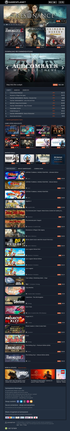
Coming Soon (38, 168)
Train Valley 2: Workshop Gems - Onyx (36, 278)
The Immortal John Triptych (33, 220)
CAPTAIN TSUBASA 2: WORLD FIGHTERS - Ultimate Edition (42, 172)
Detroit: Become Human (15, 116)
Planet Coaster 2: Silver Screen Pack (36, 326)
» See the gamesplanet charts (14, 120)
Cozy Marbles (29, 287)
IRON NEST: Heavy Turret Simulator (18, 103)
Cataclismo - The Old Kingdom (34, 297)
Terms (21, 425)
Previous (7, 67)
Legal (17, 425)
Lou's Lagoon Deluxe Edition (34, 259)
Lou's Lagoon (29, 268)
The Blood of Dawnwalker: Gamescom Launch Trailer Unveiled (41, 381)
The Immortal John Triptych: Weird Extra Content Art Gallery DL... (44, 210)
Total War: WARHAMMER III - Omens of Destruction (22, 113)
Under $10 (26, 90)
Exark (27, 335)
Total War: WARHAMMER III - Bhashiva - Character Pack (23, 98)
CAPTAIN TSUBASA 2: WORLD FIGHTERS (37, 191)
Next (63, 67)
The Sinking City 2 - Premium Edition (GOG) (38, 345)
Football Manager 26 (15, 111)
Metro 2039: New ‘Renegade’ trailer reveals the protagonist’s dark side (15, 381)
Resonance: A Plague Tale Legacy (18, 95)
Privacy (25, 425)
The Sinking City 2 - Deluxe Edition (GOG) (37, 355)
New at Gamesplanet (24, 168)
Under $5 (17, 90)
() (51, 2)
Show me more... (22, 367)
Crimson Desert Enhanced (16, 92)
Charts (8, 90)
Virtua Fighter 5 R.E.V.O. (15, 108)
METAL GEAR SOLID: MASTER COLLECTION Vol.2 (39, 239)
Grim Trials (29, 307)
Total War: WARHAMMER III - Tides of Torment (21, 105)
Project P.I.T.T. (29, 316)
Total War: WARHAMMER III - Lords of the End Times (22, 100)
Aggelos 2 (28, 201)
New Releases (10, 168)
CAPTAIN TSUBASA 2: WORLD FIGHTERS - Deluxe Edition (41, 182)
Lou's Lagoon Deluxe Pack (33, 249)
